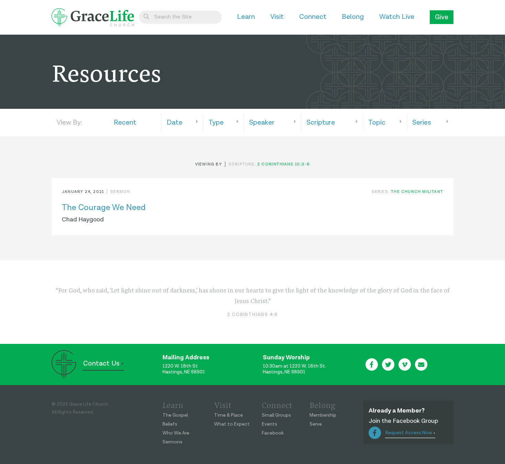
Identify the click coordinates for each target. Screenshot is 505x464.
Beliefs (169, 424)
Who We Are (175, 433)
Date (174, 122)
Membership (323, 415)
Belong (353, 16)
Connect (312, 16)
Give (441, 17)
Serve (316, 424)
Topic (376, 122)
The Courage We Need (104, 207)
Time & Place (228, 415)
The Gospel (175, 415)
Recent (125, 122)
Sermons (172, 442)
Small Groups (276, 415)
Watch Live (396, 16)
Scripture (320, 122)
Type (216, 122)
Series (421, 122)
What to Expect (232, 424)
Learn (246, 16)
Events (269, 424)
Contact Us (101, 363)
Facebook (273, 433)
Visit (277, 16)
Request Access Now (408, 433)
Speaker (261, 122)
